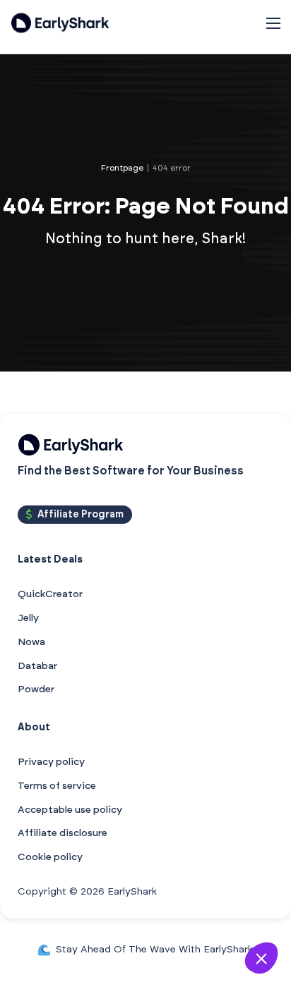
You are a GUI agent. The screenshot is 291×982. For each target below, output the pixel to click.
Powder (36, 689)
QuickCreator (50, 594)
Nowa (31, 642)
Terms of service (57, 786)
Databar (37, 666)
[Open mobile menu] (273, 23)
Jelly (28, 618)
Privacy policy (51, 762)
